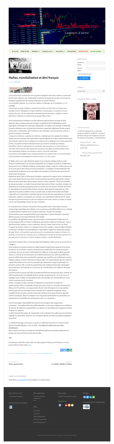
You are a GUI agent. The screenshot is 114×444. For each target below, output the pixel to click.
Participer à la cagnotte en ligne (67, 396)
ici (30, 345)
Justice (25, 353)
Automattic (73, 435)
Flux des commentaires (40, 419)
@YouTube (84, 148)
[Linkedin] (67, 350)
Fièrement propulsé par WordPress (47, 435)
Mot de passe (79, 69)
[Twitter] (64, 350)
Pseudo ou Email (80, 64)
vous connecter (22, 380)
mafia (46, 353)
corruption (19, 353)
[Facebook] (61, 350)
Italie (42, 353)
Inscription (36, 410)
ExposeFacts (37, 398)
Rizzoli (50, 353)
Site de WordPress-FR (39, 422)
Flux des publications (39, 416)
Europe (38, 353)
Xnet (34, 400)
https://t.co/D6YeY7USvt (88, 145)
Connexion (36, 413)
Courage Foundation (39, 396)
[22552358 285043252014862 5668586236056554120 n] (90, 106)
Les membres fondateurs (16, 396)
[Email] (70, 350)
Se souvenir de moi (84, 74)
